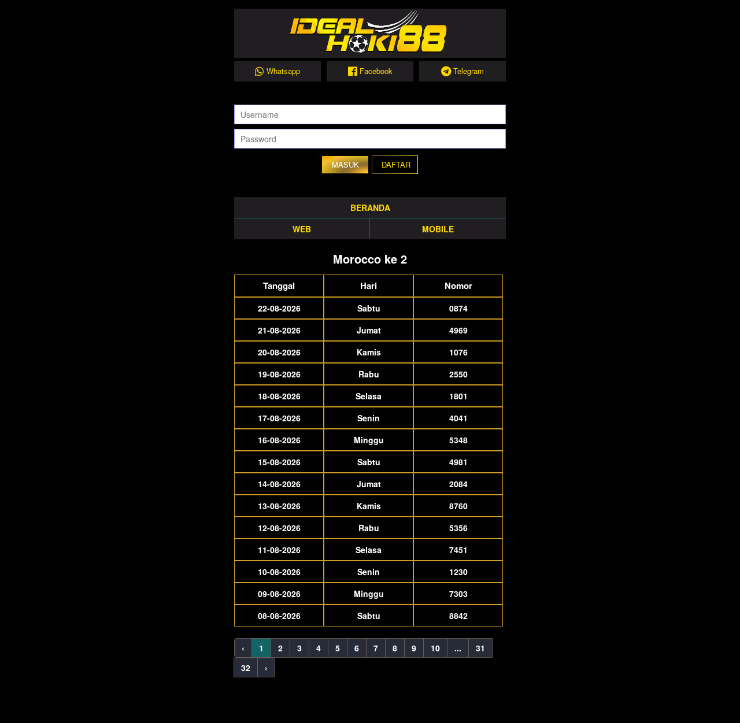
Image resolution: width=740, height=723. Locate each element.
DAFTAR (396, 164)
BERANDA (370, 207)
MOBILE (438, 229)
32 (245, 667)
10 (435, 648)
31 (480, 648)
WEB (302, 229)
